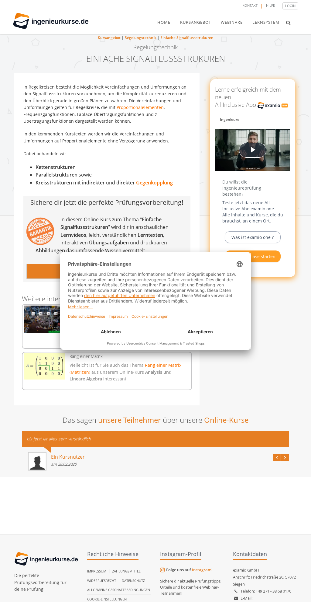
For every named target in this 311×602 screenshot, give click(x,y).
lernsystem (265, 22)
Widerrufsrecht (101, 580)
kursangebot (195, 22)
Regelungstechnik (140, 37)
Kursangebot (109, 37)
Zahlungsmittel (126, 571)
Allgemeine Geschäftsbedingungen (118, 589)
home (163, 22)
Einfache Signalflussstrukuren (187, 37)
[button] (288, 22)
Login (290, 5)
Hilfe (270, 5)
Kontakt (250, 5)
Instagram (201, 569)
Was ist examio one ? (252, 237)
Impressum (96, 571)
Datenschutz (133, 580)
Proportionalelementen (140, 107)
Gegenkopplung (154, 182)
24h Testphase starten (252, 256)
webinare (232, 22)
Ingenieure (229, 119)
